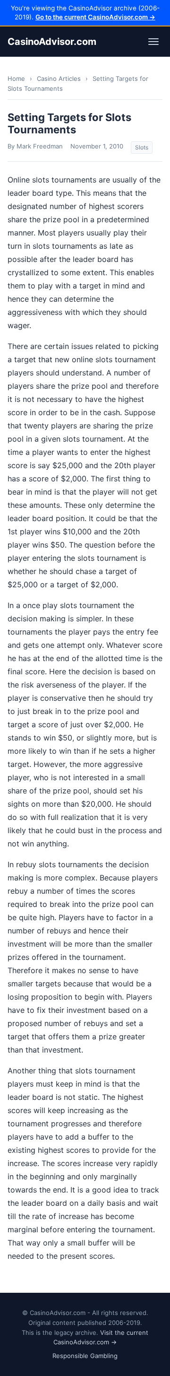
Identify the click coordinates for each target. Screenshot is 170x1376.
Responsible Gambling (85, 1355)
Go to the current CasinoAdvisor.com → (95, 17)
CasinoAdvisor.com (52, 41)
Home (16, 78)
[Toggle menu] (153, 42)
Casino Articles (59, 78)
